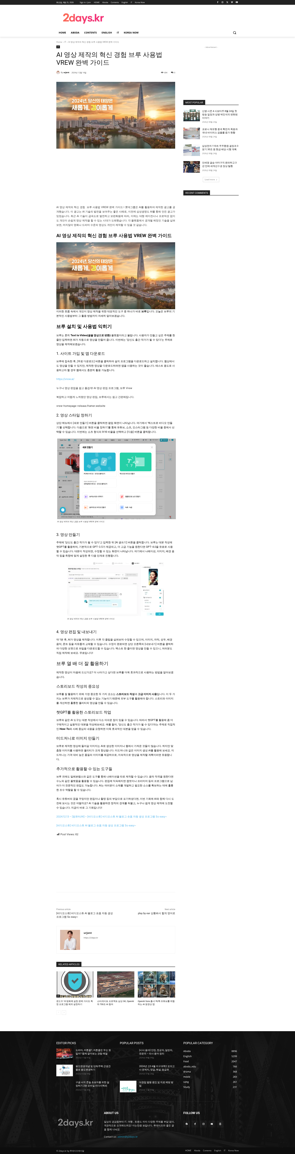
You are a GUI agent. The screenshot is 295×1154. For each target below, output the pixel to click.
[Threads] (220, 1124)
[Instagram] (222, 2)
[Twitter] (227, 2)
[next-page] (64, 1012)
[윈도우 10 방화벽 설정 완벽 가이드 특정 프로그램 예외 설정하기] (75, 984)
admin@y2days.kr (127, 1136)
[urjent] (58, 72)
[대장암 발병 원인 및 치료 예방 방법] (128, 1086)
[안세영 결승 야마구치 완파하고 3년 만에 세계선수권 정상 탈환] (191, 167)
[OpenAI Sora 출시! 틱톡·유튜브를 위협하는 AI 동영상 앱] (156, 984)
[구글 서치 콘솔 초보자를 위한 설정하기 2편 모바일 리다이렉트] (64, 1086)
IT (65, 41)
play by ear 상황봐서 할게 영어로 (156, 913)
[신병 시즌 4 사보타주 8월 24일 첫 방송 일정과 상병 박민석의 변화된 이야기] (191, 115)
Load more (210, 179)
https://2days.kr (91, 938)
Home (59, 41)
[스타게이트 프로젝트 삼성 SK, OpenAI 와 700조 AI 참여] (116, 984)
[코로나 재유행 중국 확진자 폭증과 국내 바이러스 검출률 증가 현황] (191, 133)
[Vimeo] (232, 2)
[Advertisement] (175, 18)
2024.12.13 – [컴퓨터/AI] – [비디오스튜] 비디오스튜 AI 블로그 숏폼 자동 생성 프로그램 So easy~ (111, 816)
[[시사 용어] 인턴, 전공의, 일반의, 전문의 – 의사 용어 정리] (128, 1054)
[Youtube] (237, 2)
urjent (66, 72)
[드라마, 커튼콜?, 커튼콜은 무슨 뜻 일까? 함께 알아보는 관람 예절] (64, 1054)
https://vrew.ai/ (65, 379)
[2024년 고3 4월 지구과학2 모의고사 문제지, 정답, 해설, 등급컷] (128, 1070)
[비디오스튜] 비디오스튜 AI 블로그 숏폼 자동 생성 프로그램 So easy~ (96, 825)
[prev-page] (58, 1012)
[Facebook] (218, 2)
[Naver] (212, 1124)
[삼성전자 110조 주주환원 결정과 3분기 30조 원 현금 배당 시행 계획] (191, 150)
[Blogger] (186, 1124)
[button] (234, 33)
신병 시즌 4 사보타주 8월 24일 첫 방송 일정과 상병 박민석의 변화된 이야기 (220, 114)
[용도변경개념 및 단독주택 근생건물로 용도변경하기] (64, 1070)
